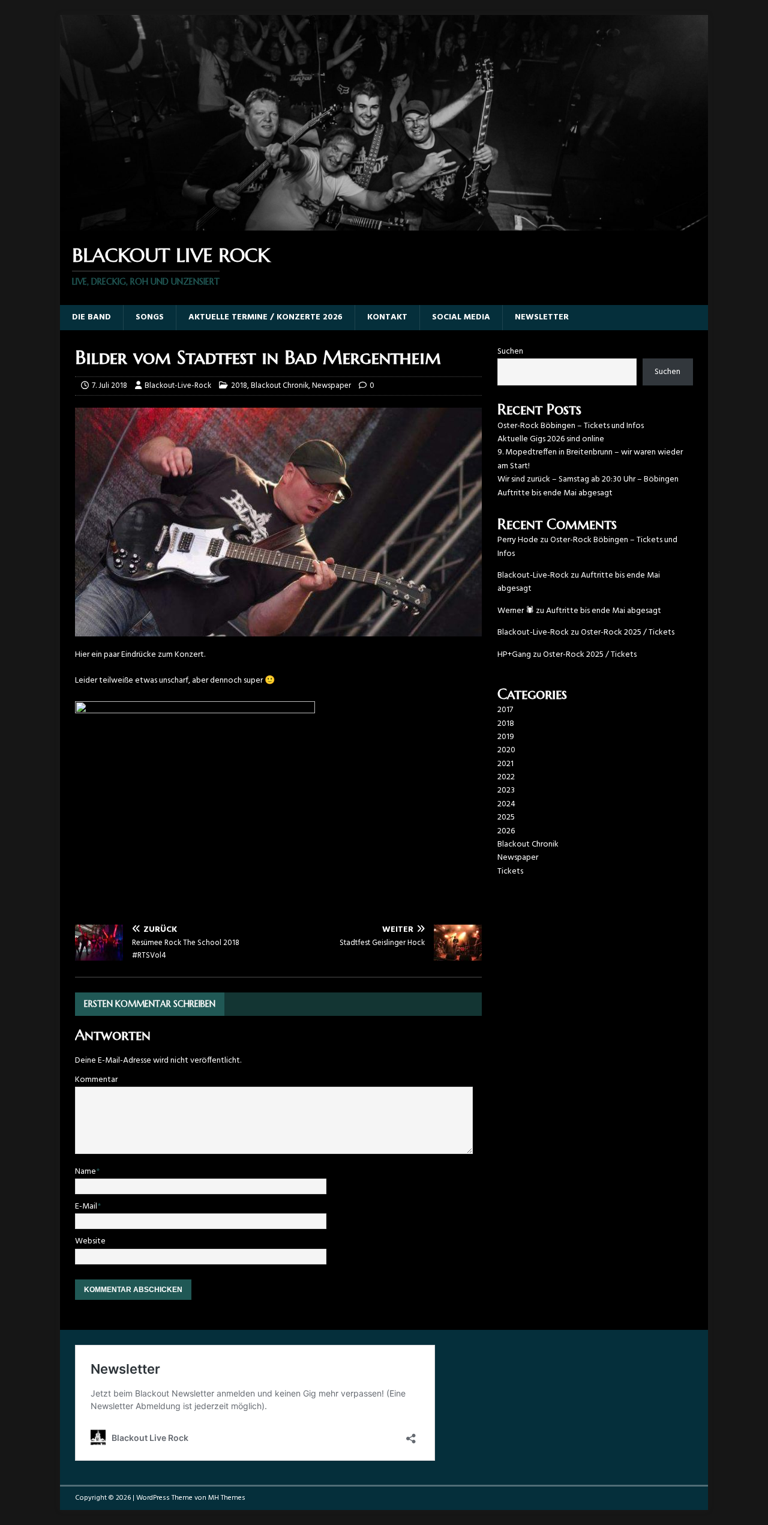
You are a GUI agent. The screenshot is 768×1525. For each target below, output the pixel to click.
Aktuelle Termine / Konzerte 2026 (265, 317)
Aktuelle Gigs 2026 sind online (550, 439)
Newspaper (331, 385)
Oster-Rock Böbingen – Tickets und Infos (570, 426)
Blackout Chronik (279, 385)
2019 (505, 737)
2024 (506, 804)
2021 (505, 764)
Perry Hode (517, 540)
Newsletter (542, 317)
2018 (239, 385)
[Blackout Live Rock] (384, 224)
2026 (506, 831)
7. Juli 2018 (109, 385)
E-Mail (86, 1206)
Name (85, 1172)
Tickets (510, 871)
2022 (506, 777)
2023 (506, 790)
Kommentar (96, 1080)
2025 (506, 817)
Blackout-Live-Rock (178, 385)
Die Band (91, 317)
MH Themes (226, 1498)
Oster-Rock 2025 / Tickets (627, 632)
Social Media (461, 317)
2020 (506, 750)
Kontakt (387, 317)
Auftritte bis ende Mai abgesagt (555, 493)
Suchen (510, 351)
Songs (150, 317)
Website (90, 1241)
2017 (505, 710)
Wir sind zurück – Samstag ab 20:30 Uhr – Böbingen (588, 479)
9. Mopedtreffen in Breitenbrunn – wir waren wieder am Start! (590, 459)
